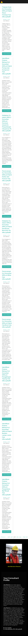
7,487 (11, 537)
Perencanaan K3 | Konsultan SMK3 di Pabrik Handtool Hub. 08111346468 (7, 323)
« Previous (2, 537)
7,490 (20, 537)
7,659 (24, 537)
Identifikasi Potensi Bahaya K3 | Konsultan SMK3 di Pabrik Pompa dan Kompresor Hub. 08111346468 (7, 66)
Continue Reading (7, 53)
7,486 (8, 537)
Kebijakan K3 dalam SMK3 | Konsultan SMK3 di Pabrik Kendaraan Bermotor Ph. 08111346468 (7, 226)
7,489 (17, 537)
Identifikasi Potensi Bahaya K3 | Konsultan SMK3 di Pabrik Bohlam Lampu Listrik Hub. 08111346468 (7, 431)
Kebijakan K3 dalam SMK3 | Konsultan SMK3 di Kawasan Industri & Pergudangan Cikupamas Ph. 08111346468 (7, 123)
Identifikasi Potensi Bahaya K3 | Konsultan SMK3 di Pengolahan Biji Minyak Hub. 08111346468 (6, 487)
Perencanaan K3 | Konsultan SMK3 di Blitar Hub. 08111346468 (6, 275)
